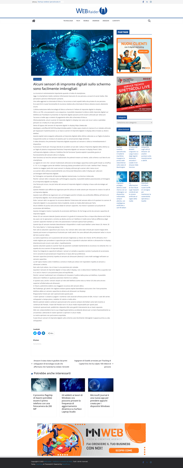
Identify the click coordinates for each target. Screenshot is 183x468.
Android (95, 21)
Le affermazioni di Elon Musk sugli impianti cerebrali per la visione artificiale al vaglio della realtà (134, 192)
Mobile (86, 21)
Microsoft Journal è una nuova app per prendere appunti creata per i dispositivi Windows (100, 401)
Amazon (106, 21)
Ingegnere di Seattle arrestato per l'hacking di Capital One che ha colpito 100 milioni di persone (92, 363)
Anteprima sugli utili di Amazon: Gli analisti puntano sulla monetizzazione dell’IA (146, 153)
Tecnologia (68, 21)
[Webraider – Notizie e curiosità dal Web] (33, 20)
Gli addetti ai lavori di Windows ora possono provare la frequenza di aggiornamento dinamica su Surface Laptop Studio (72, 403)
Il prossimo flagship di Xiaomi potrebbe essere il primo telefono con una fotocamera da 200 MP (43, 402)
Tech (78, 21)
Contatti (116, 21)
